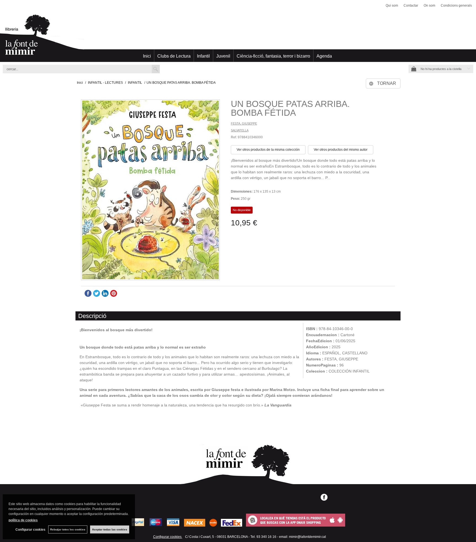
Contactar (411, 5)
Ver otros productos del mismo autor (340, 150)
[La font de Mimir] (238, 37)
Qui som (392, 5)
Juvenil (223, 56)
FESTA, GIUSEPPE (244, 123)
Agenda (324, 56)
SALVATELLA (239, 130)
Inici (147, 56)
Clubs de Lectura (174, 56)
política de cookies (23, 520)
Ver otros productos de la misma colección (268, 150)
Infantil (203, 56)
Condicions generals (456, 5)
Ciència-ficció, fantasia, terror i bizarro (273, 56)
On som (429, 5)
